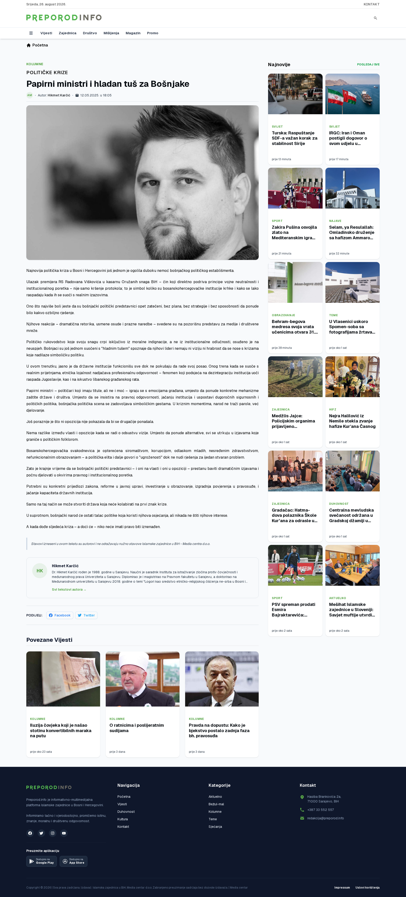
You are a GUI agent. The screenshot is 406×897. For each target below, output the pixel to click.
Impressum (342, 887)
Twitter (89, 615)
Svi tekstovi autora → (69, 589)
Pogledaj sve (368, 64)
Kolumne (34, 64)
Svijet (277, 127)
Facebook (63, 615)
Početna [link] (40, 45)
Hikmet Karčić (59, 95)
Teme (333, 315)
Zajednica (67, 33)
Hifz (332, 409)
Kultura (122, 819)
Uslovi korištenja (367, 887)
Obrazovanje (283, 315)
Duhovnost (339, 504)
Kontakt (372, 4)
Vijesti (46, 33)
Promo (152, 33)
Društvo (90, 33)
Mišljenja (111, 33)
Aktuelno (337, 598)
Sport (277, 221)
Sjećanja (215, 827)
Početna (123, 796)
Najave (335, 221)
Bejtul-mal (216, 804)
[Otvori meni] (31, 33)
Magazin (133, 33)
